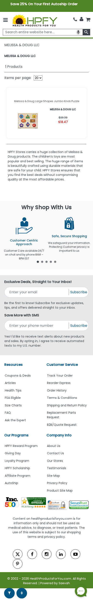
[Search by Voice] (78, 32)
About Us (53, 446)
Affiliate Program (17, 476)
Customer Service (62, 364)
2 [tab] (42, 261)
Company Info (59, 435)
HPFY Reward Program (21, 446)
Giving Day (13, 453)
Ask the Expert (15, 420)
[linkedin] (61, 554)
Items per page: (17, 77)
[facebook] (32, 554)
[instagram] (46, 554)
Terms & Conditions (62, 398)
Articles (10, 383)
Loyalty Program (17, 461)
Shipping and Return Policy (67, 405)
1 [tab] (38, 261)
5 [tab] (55, 261)
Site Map (53, 476)
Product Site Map (60, 490)
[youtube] (75, 554)
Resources (13, 364)
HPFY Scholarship (17, 468)
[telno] (75, 19)
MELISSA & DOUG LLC (20, 56)
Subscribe (78, 292)
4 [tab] (51, 261)
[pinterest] (17, 564)
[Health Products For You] (34, 20)
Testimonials (56, 468)
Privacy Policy (57, 483)
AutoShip (11, 483)
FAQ (8, 412)
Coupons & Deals (18, 375)
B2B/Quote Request (62, 425)
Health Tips (13, 390)
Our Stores (55, 461)
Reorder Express (59, 383)
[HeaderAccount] (81, 19)
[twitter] (17, 554)
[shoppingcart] (88, 19)
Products (13, 66)
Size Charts (13, 405)
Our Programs (16, 435)
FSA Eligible (13, 398)
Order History (57, 390)
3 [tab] (46, 261)
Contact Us (55, 453)
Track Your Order (60, 375)
